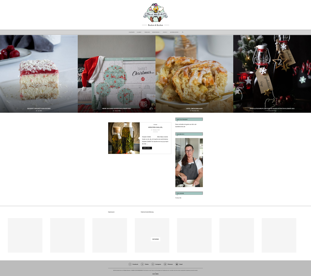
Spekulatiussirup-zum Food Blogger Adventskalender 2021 (272, 108)
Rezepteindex (155, 32)
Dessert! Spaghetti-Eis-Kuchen (38, 108)
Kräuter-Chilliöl (155, 127)
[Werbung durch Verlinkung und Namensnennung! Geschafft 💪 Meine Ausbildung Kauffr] (109, 235)
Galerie (139, 32)
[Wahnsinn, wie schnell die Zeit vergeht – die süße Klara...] (236, 235)
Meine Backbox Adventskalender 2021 (116, 108)
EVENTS (165, 32)
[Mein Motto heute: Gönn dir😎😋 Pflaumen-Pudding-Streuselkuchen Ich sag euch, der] (67, 235)
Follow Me (178, 198)
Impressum (111, 212)
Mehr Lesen (146, 148)
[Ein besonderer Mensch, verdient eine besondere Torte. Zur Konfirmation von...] (152, 235)
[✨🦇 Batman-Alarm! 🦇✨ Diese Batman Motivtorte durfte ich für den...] (25, 235)
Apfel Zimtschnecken (194, 108)
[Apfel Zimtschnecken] (194, 74)
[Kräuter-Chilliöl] (124, 138)
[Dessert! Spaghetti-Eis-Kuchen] (39, 74)
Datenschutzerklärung (147, 212)
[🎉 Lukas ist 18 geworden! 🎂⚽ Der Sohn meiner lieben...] (279, 235)
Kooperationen (174, 32)
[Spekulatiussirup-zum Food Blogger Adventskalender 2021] (272, 74)
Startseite (131, 32)
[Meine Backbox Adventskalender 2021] (117, 74)
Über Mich (147, 32)
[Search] (182, 32)
